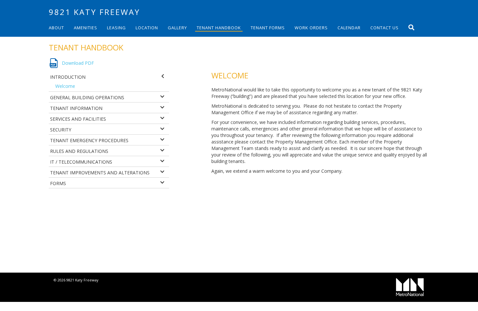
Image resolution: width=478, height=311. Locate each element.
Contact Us (384, 28)
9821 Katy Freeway (94, 12)
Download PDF (78, 63)
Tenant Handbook (219, 28)
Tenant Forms (268, 28)
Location (147, 28)
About (56, 28)
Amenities (85, 28)
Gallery (177, 28)
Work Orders (311, 28)
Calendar (349, 28)
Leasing (116, 28)
